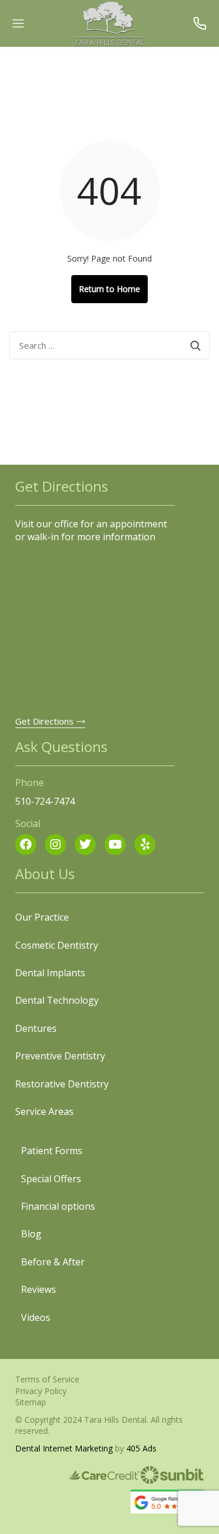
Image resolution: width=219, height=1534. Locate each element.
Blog (31, 1233)
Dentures (36, 1028)
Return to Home (109, 288)
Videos (35, 1317)
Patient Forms (51, 1150)
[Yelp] (144, 844)
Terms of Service (47, 1379)
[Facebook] (25, 844)
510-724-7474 (201, 23)
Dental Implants (50, 972)
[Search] (196, 345)
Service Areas (44, 1111)
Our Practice (42, 917)
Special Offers (51, 1178)
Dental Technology (57, 1000)
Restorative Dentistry (62, 1083)
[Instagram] (55, 844)
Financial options (58, 1206)
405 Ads (141, 1448)
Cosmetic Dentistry (56, 945)
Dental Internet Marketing (64, 1448)
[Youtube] (115, 844)
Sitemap (30, 1402)
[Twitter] (85, 844)
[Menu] (18, 23)
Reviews (38, 1289)
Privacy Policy (41, 1390)
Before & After (53, 1261)
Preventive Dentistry (60, 1055)
